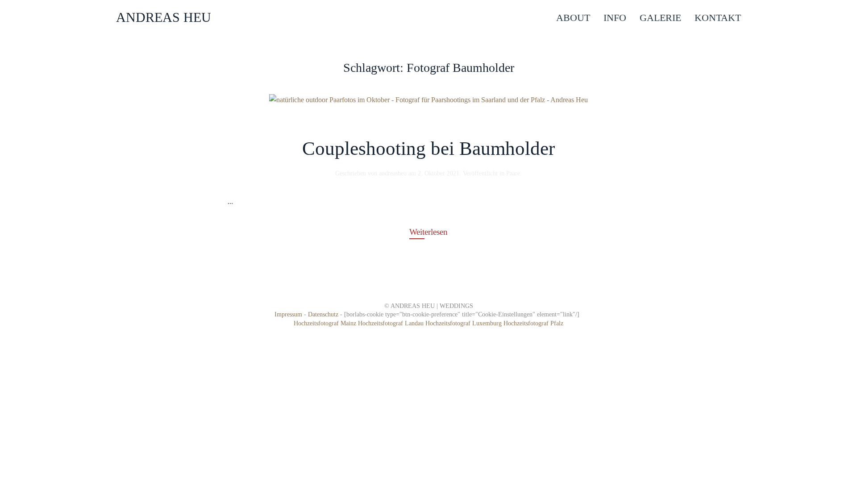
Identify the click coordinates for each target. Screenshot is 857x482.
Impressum (288, 314)
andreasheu (393, 173)
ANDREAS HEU (163, 17)
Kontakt (718, 17)
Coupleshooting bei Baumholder (428, 148)
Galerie (660, 17)
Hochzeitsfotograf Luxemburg (464, 323)
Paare (513, 173)
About (573, 17)
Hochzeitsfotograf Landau (391, 323)
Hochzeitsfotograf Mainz (325, 323)
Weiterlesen (428, 232)
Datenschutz (323, 314)
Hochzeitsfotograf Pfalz (533, 323)
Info (614, 17)
